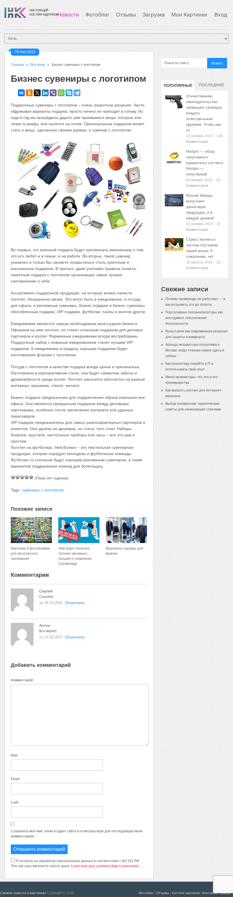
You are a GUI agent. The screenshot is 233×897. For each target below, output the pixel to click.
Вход (220, 15)
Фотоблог (97, 15)
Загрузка (154, 15)
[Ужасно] (13, 477)
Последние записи (211, 87)
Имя (14, 755)
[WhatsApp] (61, 92)
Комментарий (22, 680)
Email (15, 779)
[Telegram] (77, 92)
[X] (37, 92)
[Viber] (53, 92)
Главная (17, 65)
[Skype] (69, 92)
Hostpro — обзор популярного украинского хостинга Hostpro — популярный (204, 162)
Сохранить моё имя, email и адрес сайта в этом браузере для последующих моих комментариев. (77, 833)
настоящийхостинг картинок (43, 11)
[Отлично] (31, 477)
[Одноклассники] (29, 92)
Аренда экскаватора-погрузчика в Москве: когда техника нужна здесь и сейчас (194, 350)
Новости (68, 15)
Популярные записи (178, 87)
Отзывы (126, 15)
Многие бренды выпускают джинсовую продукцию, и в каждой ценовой (200, 206)
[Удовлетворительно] (22, 477)
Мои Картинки (190, 15)
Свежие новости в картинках (23, 893)
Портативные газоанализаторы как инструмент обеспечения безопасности (194, 318)
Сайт (15, 802)
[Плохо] (17, 477)
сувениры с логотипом (43, 490)
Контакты (210, 893)
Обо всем (37, 65)
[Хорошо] (26, 477)
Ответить (75, 603)
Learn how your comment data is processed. (105, 866)
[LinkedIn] (45, 92)
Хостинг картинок (186, 893)
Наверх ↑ (226, 893)
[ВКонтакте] (21, 92)
